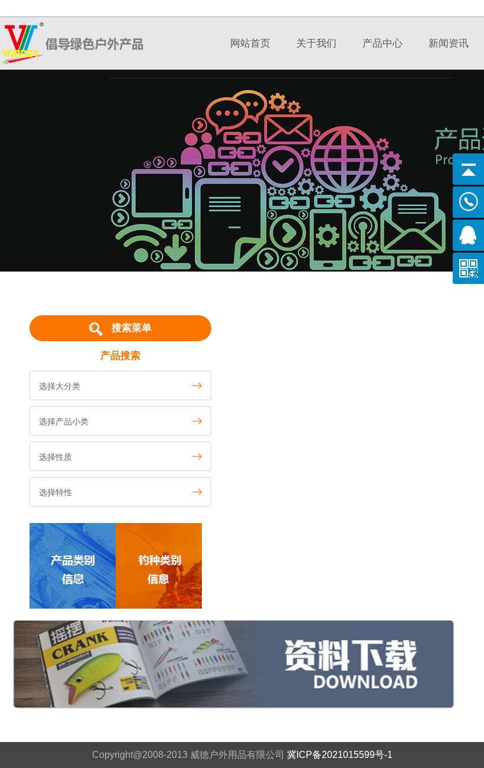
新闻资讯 (449, 43)
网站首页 (250, 43)
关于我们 (316, 43)
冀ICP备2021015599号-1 (340, 755)
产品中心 (382, 43)
